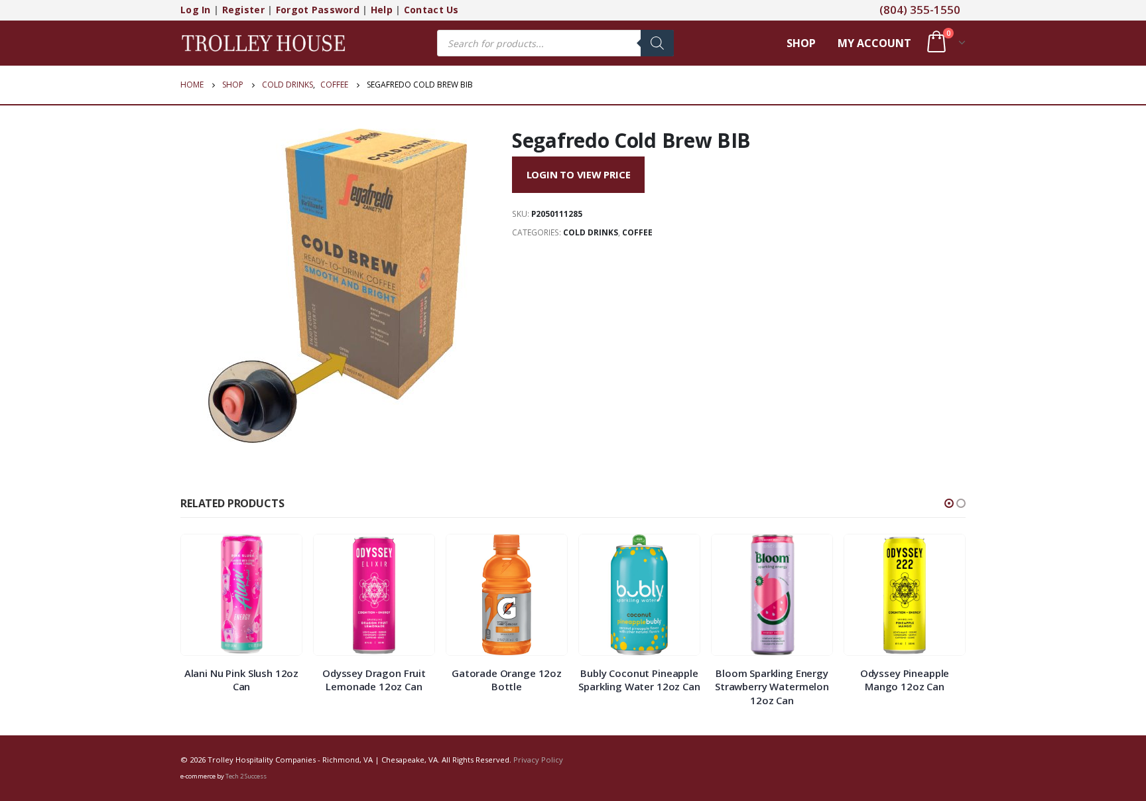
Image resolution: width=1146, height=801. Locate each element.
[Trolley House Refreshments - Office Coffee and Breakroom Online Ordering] (263, 42)
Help (382, 9)
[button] (949, 503)
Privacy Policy (538, 760)
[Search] (657, 43)
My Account (874, 43)
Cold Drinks (590, 232)
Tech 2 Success (246, 776)
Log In (195, 9)
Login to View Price (579, 174)
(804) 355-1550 (919, 9)
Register (243, 9)
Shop (801, 43)
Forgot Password (317, 9)
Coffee (637, 232)
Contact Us (431, 9)
